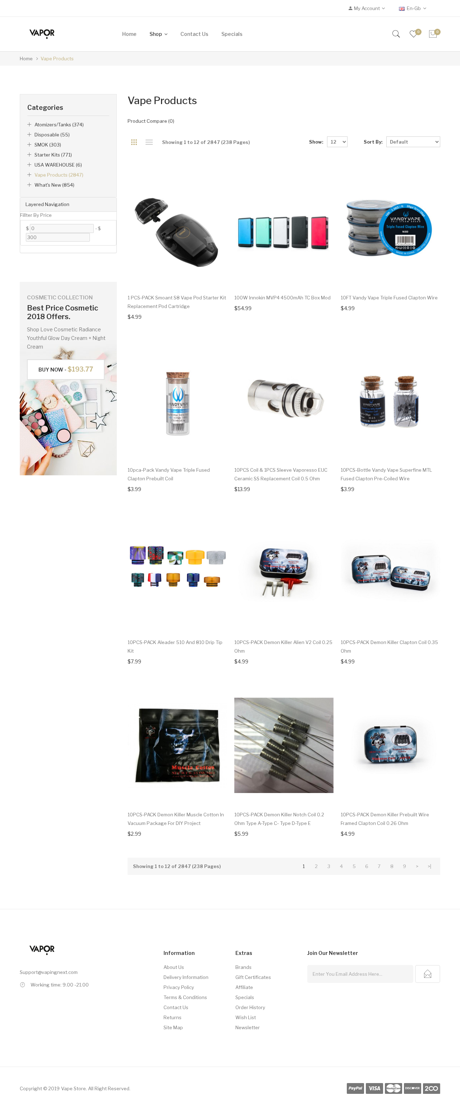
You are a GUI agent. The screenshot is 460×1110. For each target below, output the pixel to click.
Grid (134, 142)
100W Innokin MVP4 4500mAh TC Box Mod (282, 297)
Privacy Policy (179, 987)
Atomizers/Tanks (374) (59, 124)
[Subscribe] (427, 974)
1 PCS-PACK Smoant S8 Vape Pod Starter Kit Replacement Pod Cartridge (177, 302)
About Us (174, 967)
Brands (243, 967)
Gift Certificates (253, 977)
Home (26, 58)
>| (429, 866)
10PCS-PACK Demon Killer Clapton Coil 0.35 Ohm (389, 646)
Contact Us (176, 1007)
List (149, 142)
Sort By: (373, 142)
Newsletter (247, 1027)
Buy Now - (65, 369)
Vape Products (57, 58)
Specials (244, 997)
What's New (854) (54, 185)
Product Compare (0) (151, 121)
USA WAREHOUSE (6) (58, 165)
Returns (172, 1017)
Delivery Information (186, 977)
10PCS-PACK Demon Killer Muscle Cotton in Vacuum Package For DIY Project (176, 819)
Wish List (245, 1017)
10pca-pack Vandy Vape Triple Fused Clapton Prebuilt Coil (169, 474)
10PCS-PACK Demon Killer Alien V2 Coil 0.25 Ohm (283, 646)
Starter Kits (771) (53, 155)
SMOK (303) (47, 145)
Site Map (173, 1027)
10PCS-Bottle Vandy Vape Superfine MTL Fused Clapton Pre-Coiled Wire (386, 474)
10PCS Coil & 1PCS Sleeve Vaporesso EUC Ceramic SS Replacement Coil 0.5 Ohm (280, 474)
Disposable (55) (52, 134)
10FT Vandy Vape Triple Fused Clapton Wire (389, 297)
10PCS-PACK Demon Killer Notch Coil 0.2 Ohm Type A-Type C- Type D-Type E (279, 819)
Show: (316, 142)
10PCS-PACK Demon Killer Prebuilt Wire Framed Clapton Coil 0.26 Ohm (385, 819)
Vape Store (73, 1088)
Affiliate (244, 987)
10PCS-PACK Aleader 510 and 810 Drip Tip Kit (175, 646)
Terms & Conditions (185, 997)
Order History (250, 1007)
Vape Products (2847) (58, 175)
